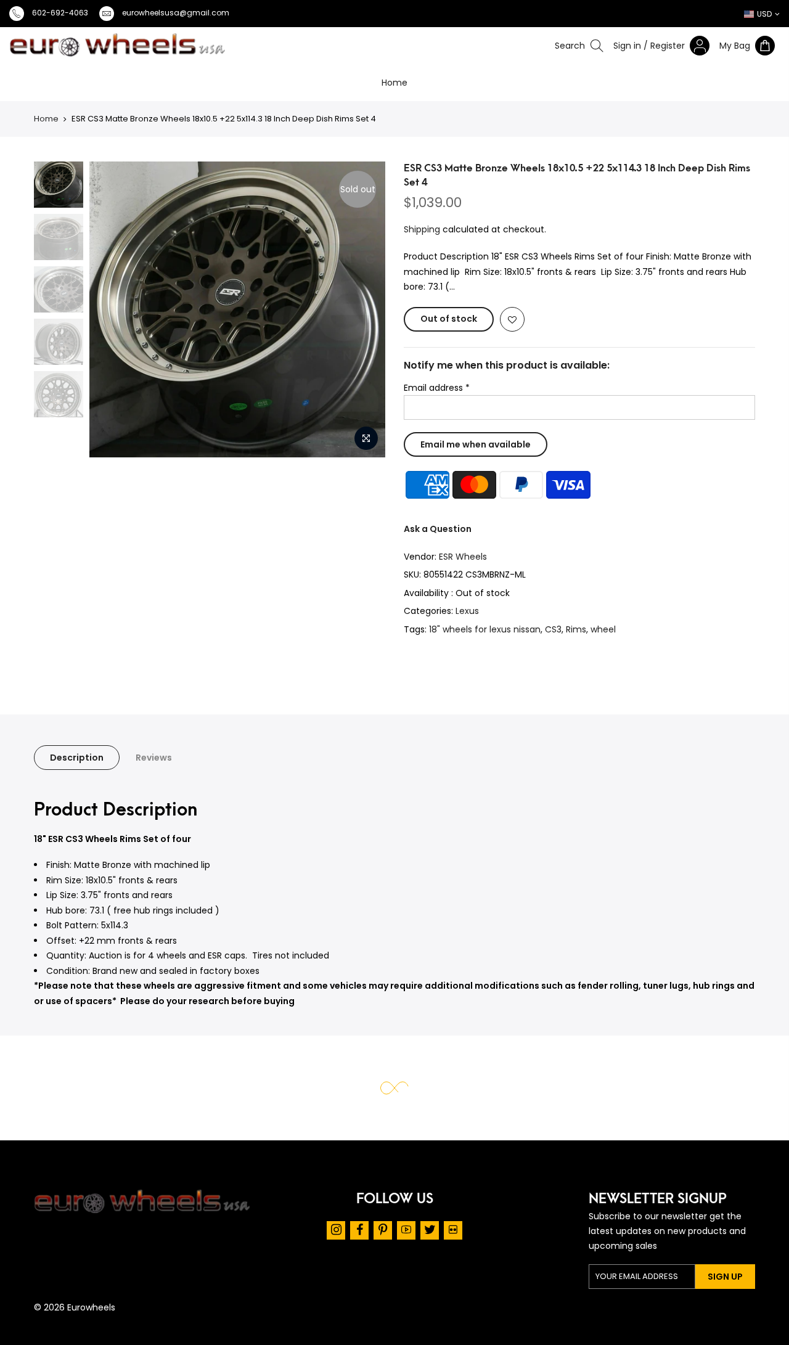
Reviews (154, 757)
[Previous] (59, 309)
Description (77, 757)
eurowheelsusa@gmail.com (175, 12)
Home (394, 82)
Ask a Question (438, 529)
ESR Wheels (463, 556)
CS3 (553, 629)
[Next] (377, 309)
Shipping (422, 229)
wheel (603, 629)
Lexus (467, 611)
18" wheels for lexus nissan (485, 629)
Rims (576, 629)
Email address (437, 388)
